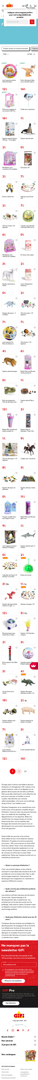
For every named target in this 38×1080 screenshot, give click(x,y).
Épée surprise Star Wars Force (9, 663)
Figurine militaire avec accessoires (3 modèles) (9, 721)
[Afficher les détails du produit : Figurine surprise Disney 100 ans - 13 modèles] (10, 129)
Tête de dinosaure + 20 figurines (9, 459)
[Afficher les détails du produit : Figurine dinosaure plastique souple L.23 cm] (28, 682)
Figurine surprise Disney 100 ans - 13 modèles (9, 139)
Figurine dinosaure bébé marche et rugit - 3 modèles (9, 605)
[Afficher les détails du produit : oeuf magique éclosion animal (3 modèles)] (10, 536)
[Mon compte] (30, 6)
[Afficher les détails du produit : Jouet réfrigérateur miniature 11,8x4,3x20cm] (28, 274)
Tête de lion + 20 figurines (26, 343)
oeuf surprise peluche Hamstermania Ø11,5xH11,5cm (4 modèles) (9, 81)
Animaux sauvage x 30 (27, 604)
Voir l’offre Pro (11, 1003)
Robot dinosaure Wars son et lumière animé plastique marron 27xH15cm (27, 81)
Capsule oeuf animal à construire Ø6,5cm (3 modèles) (27, 226)
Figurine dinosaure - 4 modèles (9, 314)
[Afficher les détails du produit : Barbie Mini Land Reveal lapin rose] (28, 507)
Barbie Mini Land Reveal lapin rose (28, 517)
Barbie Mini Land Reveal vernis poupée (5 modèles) (28, 372)
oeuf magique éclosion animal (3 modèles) (9, 546)
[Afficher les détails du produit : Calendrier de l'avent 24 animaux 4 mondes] (10, 566)
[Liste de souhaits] (16, 65)
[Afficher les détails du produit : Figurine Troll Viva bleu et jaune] (28, 624)
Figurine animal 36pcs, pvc (27, 401)
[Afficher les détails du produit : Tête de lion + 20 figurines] (28, 333)
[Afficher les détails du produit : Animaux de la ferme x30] (28, 187)
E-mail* (5, 962)
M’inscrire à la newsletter (13, 981)
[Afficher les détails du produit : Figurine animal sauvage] (10, 362)
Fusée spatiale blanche (28, 750)
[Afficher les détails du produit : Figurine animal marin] (28, 129)
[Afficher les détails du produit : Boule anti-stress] (28, 566)
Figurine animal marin (27, 138)
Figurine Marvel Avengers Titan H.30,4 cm (28, 430)
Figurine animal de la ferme (8, 284)
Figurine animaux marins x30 (28, 488)
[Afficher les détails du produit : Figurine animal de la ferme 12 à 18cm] (28, 711)
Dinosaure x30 (25, 167)
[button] (26, 6)
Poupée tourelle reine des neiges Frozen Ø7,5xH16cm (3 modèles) (9, 517)
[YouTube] (18, 1030)
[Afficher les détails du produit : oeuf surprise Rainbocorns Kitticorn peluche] (10, 740)
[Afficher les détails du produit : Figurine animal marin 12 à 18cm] (28, 536)
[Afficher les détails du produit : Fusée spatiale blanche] (28, 740)
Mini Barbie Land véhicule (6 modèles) (8, 255)
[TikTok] (28, 1030)
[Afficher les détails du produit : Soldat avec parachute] (28, 100)
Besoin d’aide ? (8, 1037)
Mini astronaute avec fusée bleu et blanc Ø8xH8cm (8, 634)
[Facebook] (8, 1030)
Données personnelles (8, 1078)
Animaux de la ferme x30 (27, 197)
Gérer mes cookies (26, 1069)
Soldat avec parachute (28, 109)
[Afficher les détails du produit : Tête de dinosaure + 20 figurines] (10, 449)
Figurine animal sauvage (9, 371)
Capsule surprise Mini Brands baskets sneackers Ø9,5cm (27, 663)
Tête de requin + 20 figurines (27, 314)
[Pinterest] (23, 1030)
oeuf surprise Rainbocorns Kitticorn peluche (9, 750)
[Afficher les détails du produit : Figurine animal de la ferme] (10, 274)
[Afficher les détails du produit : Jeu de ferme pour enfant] (10, 682)
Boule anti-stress (26, 575)
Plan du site (5, 1069)
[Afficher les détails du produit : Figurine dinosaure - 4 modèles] (10, 304)
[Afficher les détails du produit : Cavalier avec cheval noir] (28, 449)
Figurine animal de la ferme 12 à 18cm (27, 721)
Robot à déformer (8, 197)
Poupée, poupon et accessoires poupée (15, 48)
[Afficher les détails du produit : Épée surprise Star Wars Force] (10, 653)
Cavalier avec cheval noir (28, 459)
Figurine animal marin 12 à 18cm (28, 546)
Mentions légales (7, 1075)
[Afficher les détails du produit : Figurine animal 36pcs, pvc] (28, 391)
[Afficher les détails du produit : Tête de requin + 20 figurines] (28, 304)
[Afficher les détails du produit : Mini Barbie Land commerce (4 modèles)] (10, 158)
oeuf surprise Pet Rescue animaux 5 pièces (8, 343)
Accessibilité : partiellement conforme (24, 1074)
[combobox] (6, 54)
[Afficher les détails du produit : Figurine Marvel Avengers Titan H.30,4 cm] (28, 420)
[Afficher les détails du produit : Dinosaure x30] (28, 158)
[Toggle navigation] (3, 5)
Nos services (7, 1041)
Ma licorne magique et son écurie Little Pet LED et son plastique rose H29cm (9, 110)
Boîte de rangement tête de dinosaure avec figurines (9, 401)
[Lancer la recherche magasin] (32, 22)
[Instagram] (13, 1030)
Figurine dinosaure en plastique (8, 488)
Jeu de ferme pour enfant (8, 692)
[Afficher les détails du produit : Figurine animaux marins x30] (28, 478)
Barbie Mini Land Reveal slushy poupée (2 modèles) (9, 430)
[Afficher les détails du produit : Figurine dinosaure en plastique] (10, 478)
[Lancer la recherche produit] (3, 10)
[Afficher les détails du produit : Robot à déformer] (10, 187)
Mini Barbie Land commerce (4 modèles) (9, 168)
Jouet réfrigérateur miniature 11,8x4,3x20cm (26, 284)
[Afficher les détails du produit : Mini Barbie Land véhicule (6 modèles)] (10, 245)
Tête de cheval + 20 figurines (8, 226)
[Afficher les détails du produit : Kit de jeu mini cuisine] (28, 245)
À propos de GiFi (9, 1045)
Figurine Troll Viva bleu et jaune (27, 634)
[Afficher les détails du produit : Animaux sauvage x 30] (28, 595)
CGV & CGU (5, 1072)
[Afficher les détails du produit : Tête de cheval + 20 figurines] (10, 216)
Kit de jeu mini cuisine (27, 255)
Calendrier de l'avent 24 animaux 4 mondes (9, 576)
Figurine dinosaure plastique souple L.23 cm (27, 692)
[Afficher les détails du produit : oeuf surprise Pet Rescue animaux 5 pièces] (10, 333)
